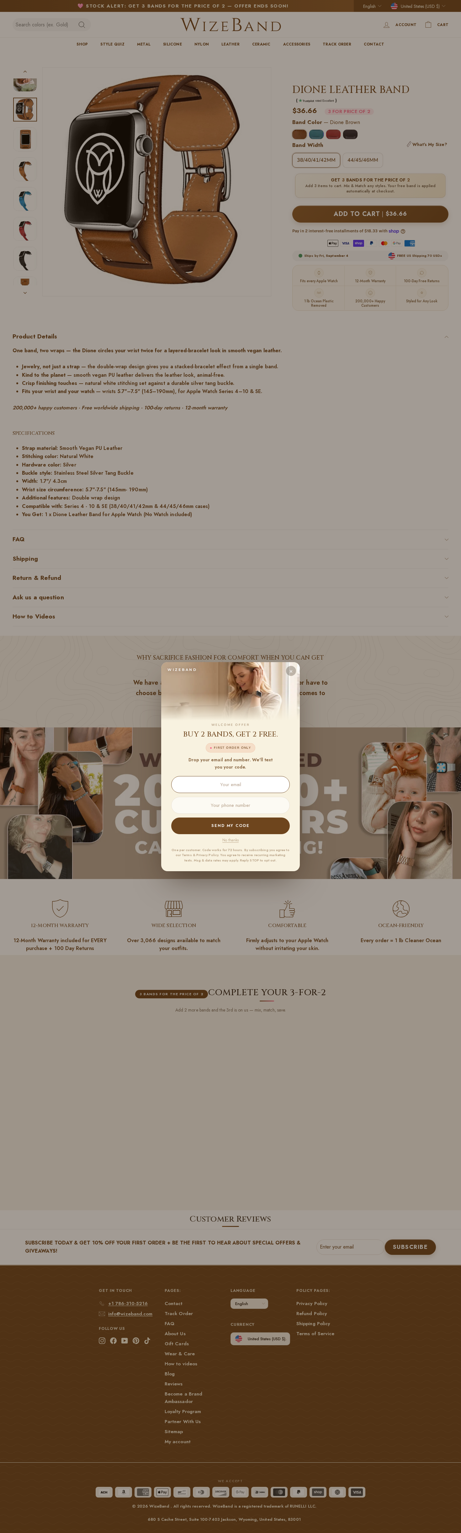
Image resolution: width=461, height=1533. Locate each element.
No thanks (230, 840)
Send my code (230, 826)
